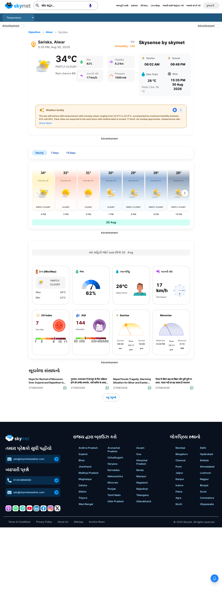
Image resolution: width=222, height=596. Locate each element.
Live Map (155, 5)
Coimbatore (207, 497)
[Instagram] (50, 508)
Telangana (142, 495)
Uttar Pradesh (116, 501)
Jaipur (179, 472)
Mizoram (113, 482)
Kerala (140, 470)
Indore (179, 485)
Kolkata (204, 460)
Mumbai (180, 447)
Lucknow (205, 472)
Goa (138, 454)
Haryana (112, 463)
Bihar (82, 460)
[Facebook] (43, 508)
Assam (140, 447)
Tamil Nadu (114, 495)
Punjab (112, 488)
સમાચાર (134, 5)
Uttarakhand (143, 501)
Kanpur (180, 479)
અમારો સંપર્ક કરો (193, 5)
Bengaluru (182, 454)
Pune (179, 466)
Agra (178, 497)
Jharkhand (85, 466)
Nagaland (142, 482)
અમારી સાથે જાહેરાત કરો (173, 5)
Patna (179, 491)
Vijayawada (207, 504)
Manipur (141, 476)
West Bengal (86, 504)
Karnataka (113, 470)
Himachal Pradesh (141, 462)
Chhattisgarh (115, 457)
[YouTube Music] (29, 508)
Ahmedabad (207, 466)
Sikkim (83, 491)
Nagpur (204, 479)
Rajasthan (34, 32)
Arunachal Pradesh (114, 449)
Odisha (83, 485)
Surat (203, 491)
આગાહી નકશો (122, 5)
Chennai (180, 460)
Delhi (203, 447)
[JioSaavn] (22, 508)
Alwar (49, 32)
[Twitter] (57, 508)
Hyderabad (206, 454)
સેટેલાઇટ (144, 5)
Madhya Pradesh (89, 472)
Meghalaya (85, 479)
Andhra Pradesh (88, 447)
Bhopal (204, 485)
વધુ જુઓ (111, 397)
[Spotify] (15, 508)
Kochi (179, 504)
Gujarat (83, 454)
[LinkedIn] (36, 508)
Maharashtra (115, 476)
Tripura (83, 497)
